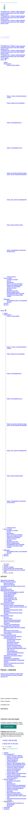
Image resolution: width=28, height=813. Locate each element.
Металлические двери (7, 604)
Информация (7, 299)
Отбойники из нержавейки (11, 658)
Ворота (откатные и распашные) (14, 283)
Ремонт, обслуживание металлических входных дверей (16, 775)
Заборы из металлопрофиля (13, 286)
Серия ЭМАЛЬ (8, 601)
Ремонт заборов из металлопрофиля (15, 103)
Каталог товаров (8, 278)
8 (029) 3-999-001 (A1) (7, 712)
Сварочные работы (11, 276)
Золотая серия (11, 641)
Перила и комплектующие (13, 292)
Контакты (6, 304)
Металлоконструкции (7, 615)
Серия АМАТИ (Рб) (9, 595)
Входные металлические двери (14, 285)
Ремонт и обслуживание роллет (14, 148)
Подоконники (8, 633)
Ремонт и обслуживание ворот (14, 122)
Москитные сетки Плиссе (11, 630)
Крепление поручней (13, 642)
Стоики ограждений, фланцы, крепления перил (15, 653)
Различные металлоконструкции (15, 295)
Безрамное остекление (12, 279)
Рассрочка (6, 303)
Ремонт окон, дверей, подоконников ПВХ (16, 199)
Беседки (9, 281)
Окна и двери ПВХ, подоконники (13, 568)
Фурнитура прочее (9, 602)
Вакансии (9, 302)
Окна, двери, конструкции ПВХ (13, 632)
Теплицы (9, 296)
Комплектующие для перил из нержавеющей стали (13, 637)
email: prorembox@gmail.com (9, 715)
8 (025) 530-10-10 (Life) (7, 713)
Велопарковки (10, 282)
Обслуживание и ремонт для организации (17, 300)
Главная (5, 62)
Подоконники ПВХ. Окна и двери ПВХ (15, 293)
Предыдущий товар (6, 673)
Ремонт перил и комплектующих (15, 225)
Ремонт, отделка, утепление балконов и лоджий (15, 757)
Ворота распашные (9, 584)
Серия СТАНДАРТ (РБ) (10, 598)
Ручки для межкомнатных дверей (14, 592)
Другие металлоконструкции (12, 620)
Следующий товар (17, 673)
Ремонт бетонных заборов (13, 65)
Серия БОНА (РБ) (9, 596)
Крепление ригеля (12, 644)
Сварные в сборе (9, 666)
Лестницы (9, 289)
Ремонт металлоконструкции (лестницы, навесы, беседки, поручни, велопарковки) (17, 173)
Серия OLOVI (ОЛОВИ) (10, 593)
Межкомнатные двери (12, 290)
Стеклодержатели (12, 651)
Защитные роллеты (11, 288)
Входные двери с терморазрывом (14, 605)
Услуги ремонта (7, 63)
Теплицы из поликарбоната (12, 624)
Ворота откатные (9, 583)
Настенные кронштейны (14, 645)
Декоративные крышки (14, 639)
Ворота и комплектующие (8, 581)
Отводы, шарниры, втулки (14, 647)
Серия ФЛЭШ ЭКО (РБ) (10, 599)
